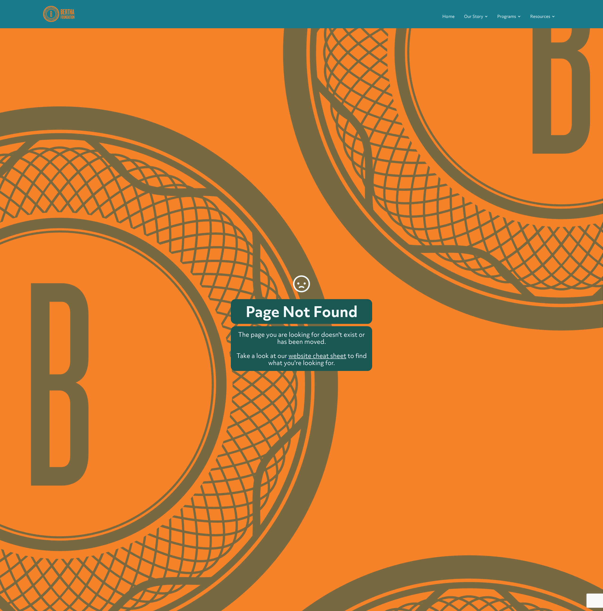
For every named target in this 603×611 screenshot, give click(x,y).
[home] (58, 13)
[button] (476, 16)
